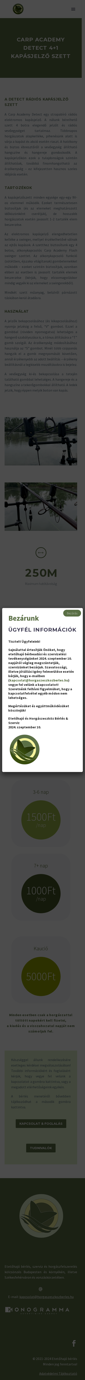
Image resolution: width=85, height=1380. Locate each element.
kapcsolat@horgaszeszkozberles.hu (39, 680)
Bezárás (72, 613)
